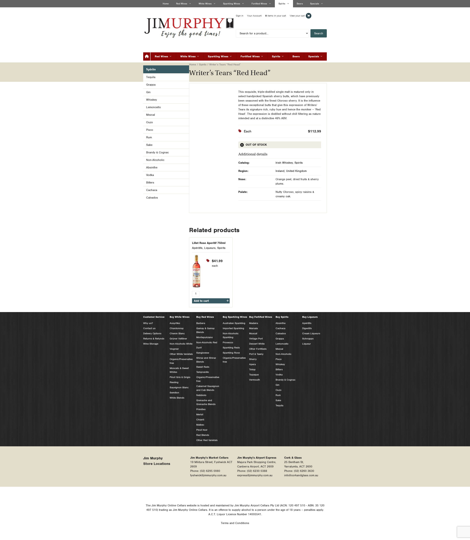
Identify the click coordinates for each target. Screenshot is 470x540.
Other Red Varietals (207, 440)
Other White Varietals (181, 354)
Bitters (150, 182)
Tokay (252, 369)
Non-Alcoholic (155, 160)
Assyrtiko (175, 323)
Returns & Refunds (153, 338)
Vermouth (254, 379)
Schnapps (308, 338)
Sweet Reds (202, 366)
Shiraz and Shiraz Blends (206, 359)
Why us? (148, 323)
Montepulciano (204, 337)
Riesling (174, 382)
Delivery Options (152, 333)
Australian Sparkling (234, 323)
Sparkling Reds (231, 347)
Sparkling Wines (231, 3)
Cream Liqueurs (311, 333)
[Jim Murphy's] (190, 27)
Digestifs (307, 328)
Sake (149, 145)
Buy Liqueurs (310, 316)
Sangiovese (202, 352)
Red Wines (181, 3)
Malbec (200, 424)
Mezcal (150, 115)
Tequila (150, 77)
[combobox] (280, 33)
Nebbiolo (201, 395)
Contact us (149, 328)
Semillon (174, 392)
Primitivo (201, 409)
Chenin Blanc (177, 333)
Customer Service (153, 316)
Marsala (253, 328)
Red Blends (202, 435)
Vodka (150, 175)
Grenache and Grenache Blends (206, 402)
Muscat (253, 333)
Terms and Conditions (235, 523)
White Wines (205, 3)
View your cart (312, 15)
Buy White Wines (179, 316)
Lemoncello (153, 107)
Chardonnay (177, 328)
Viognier (174, 348)
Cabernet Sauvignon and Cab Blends (207, 388)
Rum (149, 137)
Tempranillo (202, 372)
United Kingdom (296, 171)
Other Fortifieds (258, 348)
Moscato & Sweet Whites (179, 370)
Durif (199, 347)
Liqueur (306, 343)
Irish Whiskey (284, 163)
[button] (229, 93)
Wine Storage (150, 343)
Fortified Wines (259, 3)
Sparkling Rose (231, 352)
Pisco (149, 130)
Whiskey (151, 100)
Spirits (282, 3)
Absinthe (151, 167)
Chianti (200, 419)
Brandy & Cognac (157, 152)
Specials (314, 3)
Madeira (253, 323)
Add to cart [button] (201, 301)
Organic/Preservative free (181, 361)
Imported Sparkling (233, 328)
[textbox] (280, 33)
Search (318, 33)
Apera (252, 364)
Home (166, 3)
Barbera (200, 323)
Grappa (151, 85)
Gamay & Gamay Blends (205, 330)
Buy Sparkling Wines (235, 316)
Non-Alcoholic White (181, 343)
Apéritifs (197, 248)
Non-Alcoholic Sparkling (230, 335)
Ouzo (149, 122)
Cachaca (151, 190)
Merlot (199, 414)
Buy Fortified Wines (260, 316)
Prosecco (228, 342)
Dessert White (257, 343)
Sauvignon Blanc (179, 387)
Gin (148, 92)
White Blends (177, 397)
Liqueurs (210, 248)
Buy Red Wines (205, 316)
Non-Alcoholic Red (206, 342)
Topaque (254, 374)
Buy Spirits (282, 316)
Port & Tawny (256, 354)
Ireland (280, 171)
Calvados (152, 197)
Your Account (269, 15)
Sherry (253, 359)
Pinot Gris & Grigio (180, 377)
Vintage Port (256, 338)
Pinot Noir (201, 429)
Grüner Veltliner (178, 338)
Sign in (255, 15)
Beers (300, 3)
